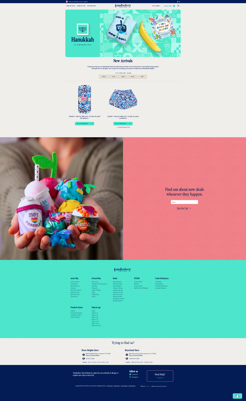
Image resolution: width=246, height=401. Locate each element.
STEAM (137, 278)
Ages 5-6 (95, 317)
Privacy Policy (110, 385)
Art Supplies (159, 284)
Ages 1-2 (95, 313)
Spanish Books (118, 301)
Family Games (75, 317)
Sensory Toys (75, 292)
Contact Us (160, 377)
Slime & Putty (75, 294)
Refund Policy (117, 385)
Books (115, 278)
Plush (93, 296)
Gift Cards (156, 6)
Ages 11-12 (95, 323)
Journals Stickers (160, 288)
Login (166, 6)
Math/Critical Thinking (141, 288)
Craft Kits (158, 282)
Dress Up (95, 282)
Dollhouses (95, 294)
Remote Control (76, 290)
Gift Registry (91, 6)
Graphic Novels (118, 290)
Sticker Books (117, 296)
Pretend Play (96, 278)
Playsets (95, 288)
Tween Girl (74, 296)
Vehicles (94, 286)
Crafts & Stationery (162, 278)
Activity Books (118, 294)
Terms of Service (124, 385)
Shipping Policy (131, 385)
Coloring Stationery (161, 286)
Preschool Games (76, 313)
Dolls (93, 292)
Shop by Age (81, 6)
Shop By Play (70, 6)
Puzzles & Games (77, 308)
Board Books (117, 282)
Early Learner (75, 282)
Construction (138, 286)
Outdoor (73, 288)
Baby (93, 311)
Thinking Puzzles (76, 315)
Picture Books (117, 284)
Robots (136, 284)
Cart (170, 6)
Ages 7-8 (95, 319)
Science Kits (138, 282)
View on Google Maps (92, 355)
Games (73, 311)
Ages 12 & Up (96, 325)
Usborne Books (118, 292)
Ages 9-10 (95, 321)
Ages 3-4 (95, 315)
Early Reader (117, 286)
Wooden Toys (75, 286)
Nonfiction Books (118, 298)
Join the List (182, 208)
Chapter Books (118, 288)
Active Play (74, 278)
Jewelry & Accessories (99, 284)
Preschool (74, 284)
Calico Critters (96, 290)
